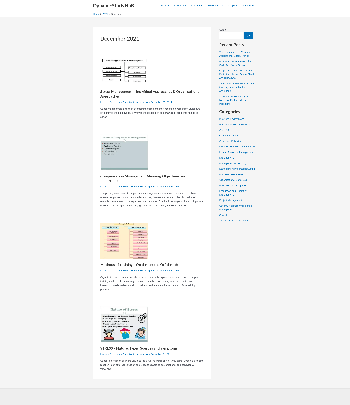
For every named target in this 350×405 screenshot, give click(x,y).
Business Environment (231, 119)
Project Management (230, 200)
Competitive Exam (229, 135)
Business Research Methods (235, 124)
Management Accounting (232, 163)
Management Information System (237, 168)
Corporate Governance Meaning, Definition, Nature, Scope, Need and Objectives (237, 74)
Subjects (232, 5)
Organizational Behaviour (233, 180)
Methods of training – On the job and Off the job (139, 264)
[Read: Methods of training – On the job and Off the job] (124, 240)
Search (223, 29)
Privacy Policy (215, 5)
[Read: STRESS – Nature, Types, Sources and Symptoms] (124, 324)
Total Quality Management (233, 220)
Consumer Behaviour (230, 141)
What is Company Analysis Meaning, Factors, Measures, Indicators (235, 100)
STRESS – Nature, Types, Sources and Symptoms (138, 348)
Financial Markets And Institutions (237, 146)
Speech (223, 215)
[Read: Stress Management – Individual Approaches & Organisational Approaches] (124, 71)
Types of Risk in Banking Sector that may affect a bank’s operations (236, 87)
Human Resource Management (139, 186)
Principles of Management (233, 185)
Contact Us (180, 5)
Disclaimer (197, 5)
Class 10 (224, 130)
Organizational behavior (135, 102)
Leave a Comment (110, 102)
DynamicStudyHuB (113, 5)
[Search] (248, 35)
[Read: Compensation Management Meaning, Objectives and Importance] (124, 152)
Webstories (248, 5)
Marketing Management (232, 174)
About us (164, 5)
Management (226, 157)
